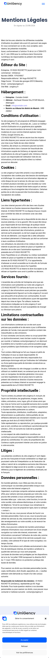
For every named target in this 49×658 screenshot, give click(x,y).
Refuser (24, 646)
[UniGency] (13, 3)
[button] (45, 618)
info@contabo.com (19, 105)
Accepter (24, 640)
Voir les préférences (24, 652)
